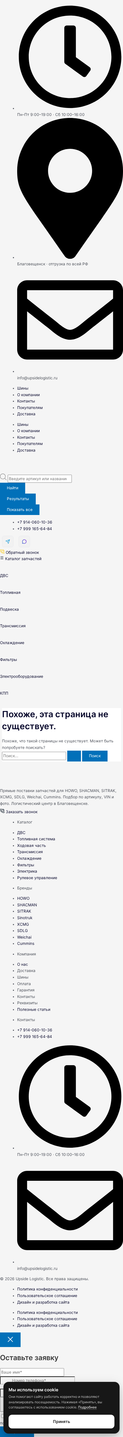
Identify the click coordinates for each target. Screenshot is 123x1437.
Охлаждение (12, 642)
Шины (22, 388)
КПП (4, 693)
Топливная (10, 592)
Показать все (20, 509)
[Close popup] (10, 1339)
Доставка (26, 414)
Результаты (18, 498)
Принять (61, 1421)
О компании (28, 394)
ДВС (4, 575)
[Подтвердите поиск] (74, 756)
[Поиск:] (42, 755)
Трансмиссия (13, 626)
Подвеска (9, 609)
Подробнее (87, 1407)
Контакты (26, 401)
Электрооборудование (21, 676)
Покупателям (30, 407)
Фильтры (8, 659)
